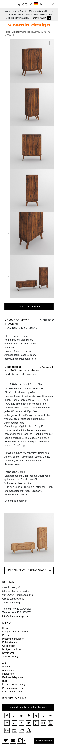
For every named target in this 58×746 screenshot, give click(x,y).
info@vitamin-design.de (15, 616)
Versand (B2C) (10, 656)
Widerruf (6, 666)
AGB (4, 663)
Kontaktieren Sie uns (13, 691)
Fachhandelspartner (12, 677)
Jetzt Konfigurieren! (29, 306)
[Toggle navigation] (6, 4)
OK (48, 18)
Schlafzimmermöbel (21, 32)
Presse (6, 635)
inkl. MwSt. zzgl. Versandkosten (22, 370)
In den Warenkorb (44, 740)
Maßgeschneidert (11, 649)
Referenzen (8, 653)
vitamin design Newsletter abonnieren (28, 707)
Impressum (8, 674)
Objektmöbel (9, 646)
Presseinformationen (13, 638)
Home (7, 32)
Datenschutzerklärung (13, 684)
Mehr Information (37, 17)
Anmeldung (8, 670)
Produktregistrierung (13, 688)
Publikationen (9, 642)
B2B (4, 681)
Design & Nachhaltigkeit (15, 631)
